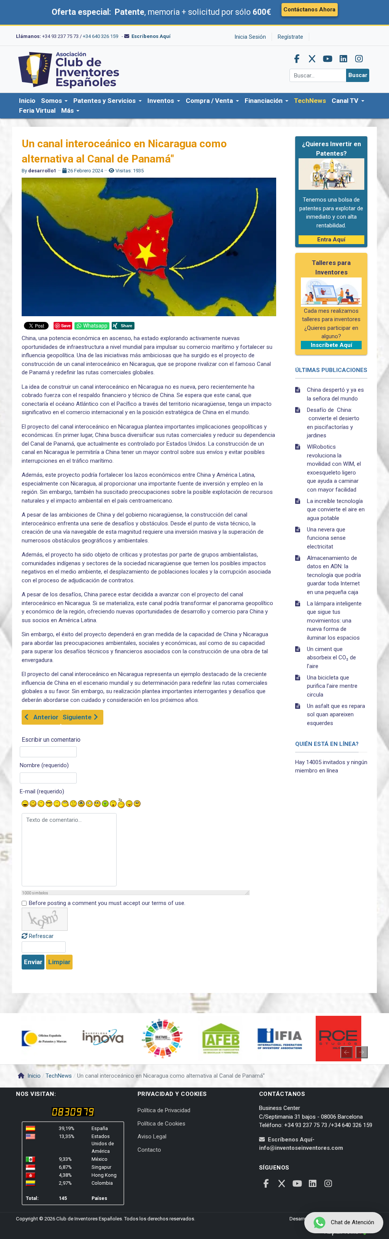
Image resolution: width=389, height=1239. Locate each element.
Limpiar (59, 962)
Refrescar (41, 936)
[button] (54, 101)
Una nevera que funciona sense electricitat (326, 538)
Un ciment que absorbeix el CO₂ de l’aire (331, 658)
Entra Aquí (331, 239)
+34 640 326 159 (100, 36)
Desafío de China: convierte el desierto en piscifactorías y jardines (333, 423)
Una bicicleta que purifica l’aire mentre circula (332, 686)
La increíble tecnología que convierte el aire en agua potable (336, 510)
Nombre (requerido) (44, 765)
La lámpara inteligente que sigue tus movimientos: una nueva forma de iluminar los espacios (334, 620)
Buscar (357, 75)
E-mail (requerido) (42, 791)
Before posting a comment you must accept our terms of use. (107, 903)
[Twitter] (312, 59)
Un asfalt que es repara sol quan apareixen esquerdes (336, 715)
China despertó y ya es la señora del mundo (335, 394)
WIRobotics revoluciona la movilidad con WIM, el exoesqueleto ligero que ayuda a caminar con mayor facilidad (334, 468)
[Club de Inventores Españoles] (69, 69)
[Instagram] (359, 59)
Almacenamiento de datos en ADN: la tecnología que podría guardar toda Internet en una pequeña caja (334, 575)
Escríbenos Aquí (151, 36)
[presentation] (346, 1052)
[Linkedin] (343, 59)
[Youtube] (328, 59)
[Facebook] (297, 59)
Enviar (33, 962)
